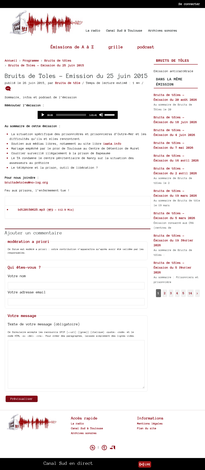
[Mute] (101, 115)
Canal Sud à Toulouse (124, 30)
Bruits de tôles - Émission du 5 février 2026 (173, 267)
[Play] (42, 115)
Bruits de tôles (172, 61)
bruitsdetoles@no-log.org (26, 182)
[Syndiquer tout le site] (92, 447)
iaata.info (112, 143)
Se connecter (189, 4)
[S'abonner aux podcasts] (104, 447)
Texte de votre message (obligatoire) (44, 324)
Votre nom (17, 276)
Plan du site (146, 428)
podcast (146, 46)
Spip (102, 440)
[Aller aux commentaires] (8, 88)
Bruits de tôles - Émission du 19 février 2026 (173, 240)
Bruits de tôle (67, 83)
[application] (78, 115)
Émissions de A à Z (72, 46)
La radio (93, 30)
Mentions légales (150, 423)
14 (190, 293)
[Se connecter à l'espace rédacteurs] (112, 447)
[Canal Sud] (46, 34)
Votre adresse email (27, 292)
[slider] (110, 114)
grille (116, 46)
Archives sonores (162, 30)
